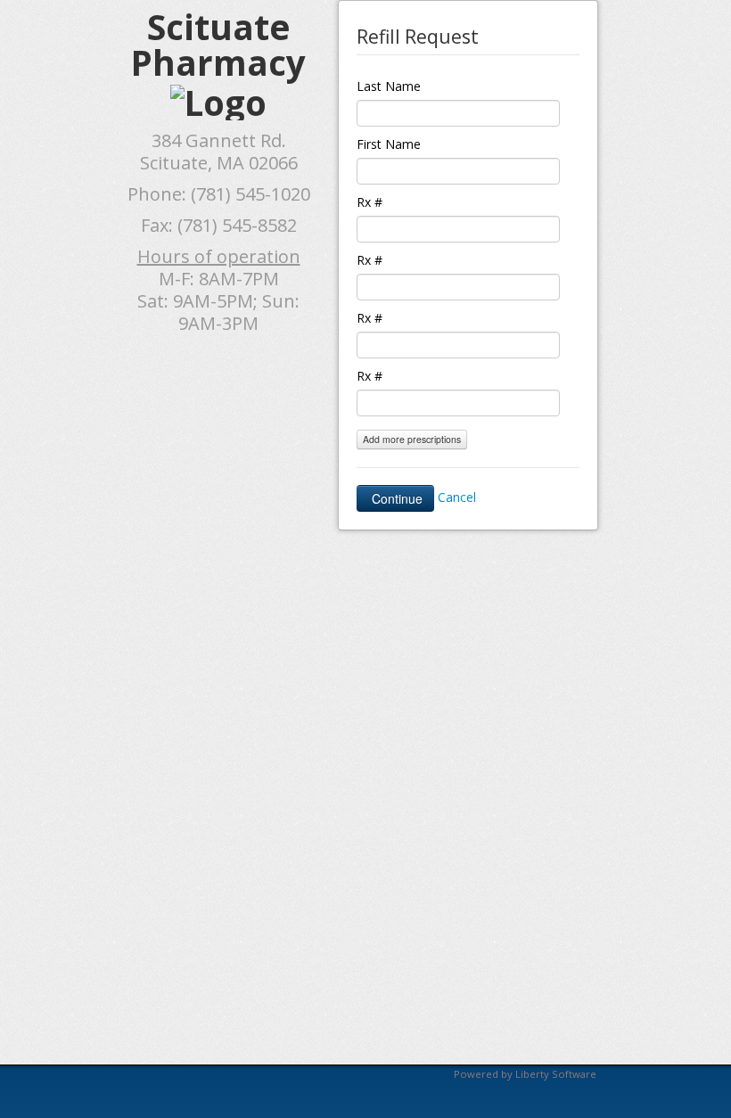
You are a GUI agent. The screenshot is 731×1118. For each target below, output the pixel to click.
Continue (395, 498)
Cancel (457, 497)
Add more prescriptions (412, 439)
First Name (389, 144)
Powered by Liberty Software (525, 1074)
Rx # (369, 201)
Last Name (389, 86)
